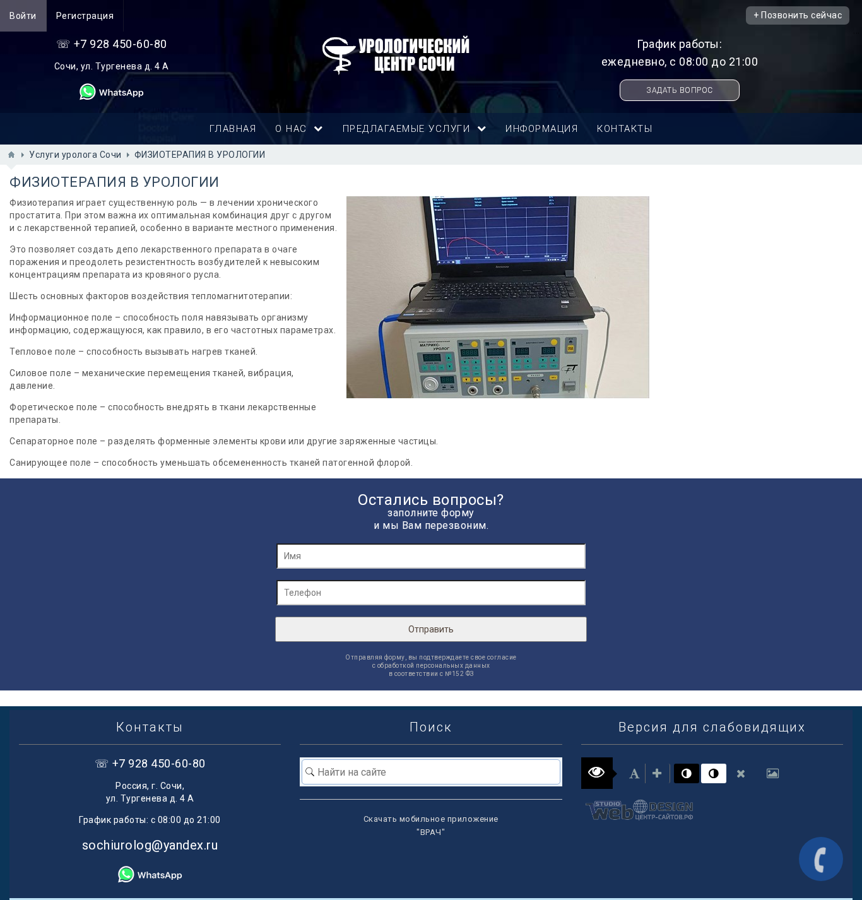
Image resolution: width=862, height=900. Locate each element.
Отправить (431, 629)
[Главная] (11, 155)
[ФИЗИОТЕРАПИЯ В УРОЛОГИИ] (497, 297)
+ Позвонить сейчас (797, 15)
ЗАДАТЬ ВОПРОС (679, 90)
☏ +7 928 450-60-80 (111, 43)
